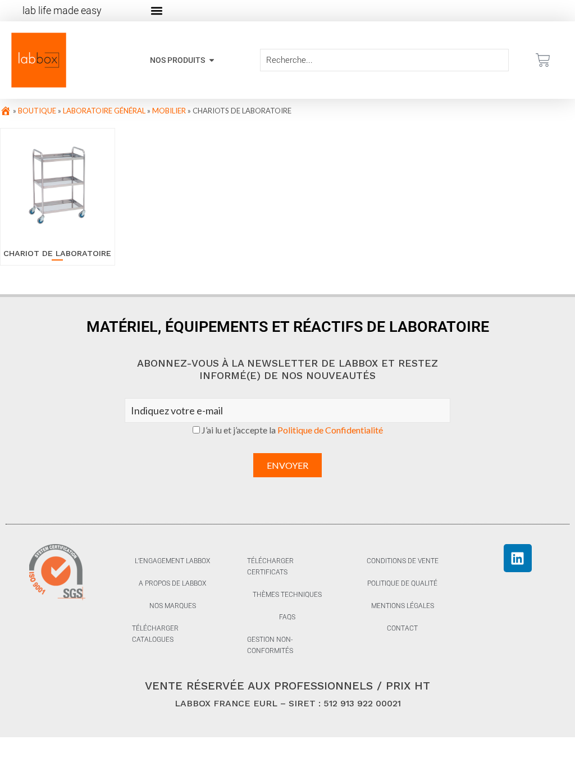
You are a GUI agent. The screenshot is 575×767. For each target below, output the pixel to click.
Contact (402, 628)
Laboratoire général (104, 110)
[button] (156, 11)
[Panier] (543, 60)
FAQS (287, 617)
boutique (37, 110)
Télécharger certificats (270, 566)
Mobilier (169, 110)
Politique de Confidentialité (330, 429)
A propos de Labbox (172, 583)
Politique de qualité (402, 583)
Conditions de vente (403, 561)
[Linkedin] (518, 558)
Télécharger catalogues (155, 633)
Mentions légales (402, 606)
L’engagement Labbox (172, 561)
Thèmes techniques (287, 595)
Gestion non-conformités (270, 645)
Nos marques (172, 606)
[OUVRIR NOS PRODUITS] (212, 60)
